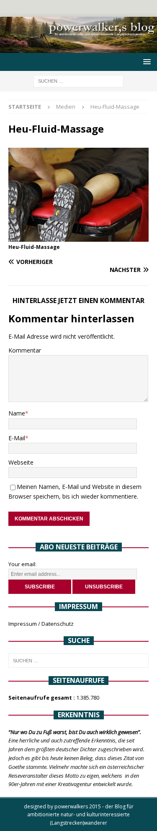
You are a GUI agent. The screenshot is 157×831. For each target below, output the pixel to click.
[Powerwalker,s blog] (78, 48)
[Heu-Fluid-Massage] (78, 236)
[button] (145, 61)
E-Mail (16, 438)
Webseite (20, 462)
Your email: (22, 564)
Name (16, 413)
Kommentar (24, 350)
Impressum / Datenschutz (41, 623)
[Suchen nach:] (78, 81)
